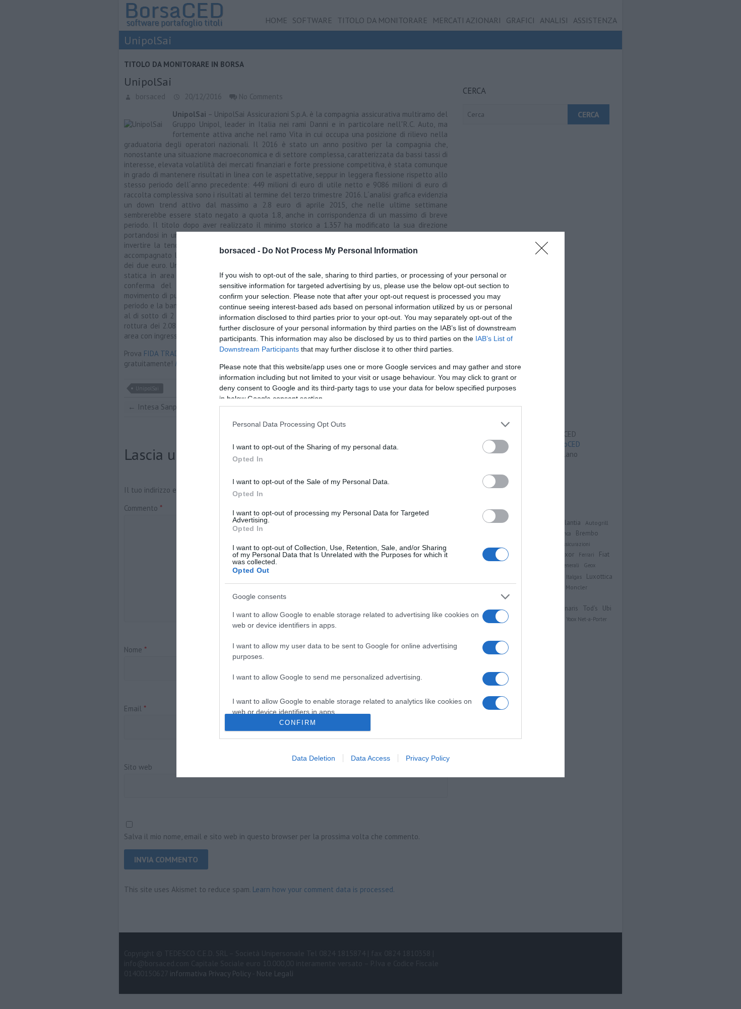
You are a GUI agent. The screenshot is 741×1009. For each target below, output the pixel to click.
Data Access (370, 758)
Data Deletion (313, 758)
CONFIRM (298, 722)
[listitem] (370, 424)
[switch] (495, 446)
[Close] (544, 251)
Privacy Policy (428, 758)
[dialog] (370, 505)
